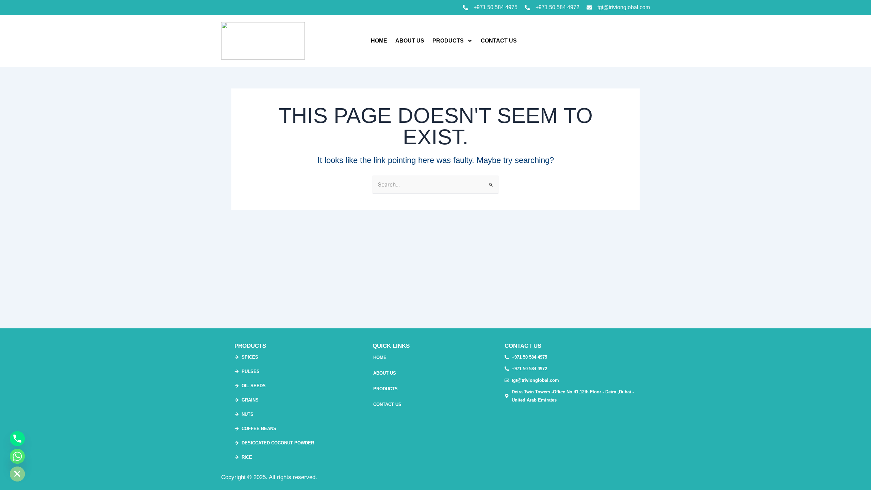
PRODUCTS (448, 41)
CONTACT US (499, 41)
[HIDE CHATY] (17, 474)
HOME (379, 41)
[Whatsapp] (17, 456)
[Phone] (17, 438)
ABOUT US (409, 41)
